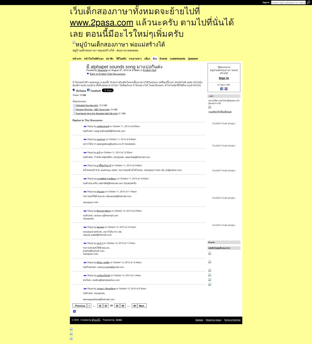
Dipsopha (102, 70)
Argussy (101, 191)
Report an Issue (213, 319)
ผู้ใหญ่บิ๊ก (96, 319)
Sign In (266, 2)
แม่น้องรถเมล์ (103, 125)
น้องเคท (100, 226)
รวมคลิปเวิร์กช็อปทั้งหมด (220, 111)
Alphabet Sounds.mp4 (87, 105)
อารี (98, 152)
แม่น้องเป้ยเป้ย (103, 275)
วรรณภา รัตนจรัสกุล (106, 288)
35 (117, 305)
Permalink (85, 126)
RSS (74, 311)
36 (123, 305)
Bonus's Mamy (104, 210)
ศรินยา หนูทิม (103, 262)
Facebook (96, 90)
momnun (101, 139)
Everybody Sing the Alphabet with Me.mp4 (97, 113)
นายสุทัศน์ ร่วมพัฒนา (107, 178)
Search (308, 2)
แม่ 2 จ (100, 242)
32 (100, 305)
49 (134, 305)
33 (106, 305)
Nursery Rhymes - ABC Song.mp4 (92, 109)
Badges (199, 319)
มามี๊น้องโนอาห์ (104, 165)
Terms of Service (232, 319)
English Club (149, 70)
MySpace (81, 90)
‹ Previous (79, 305)
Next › (142, 305)
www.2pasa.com (101, 22)
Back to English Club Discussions (107, 74)
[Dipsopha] (78, 74)
